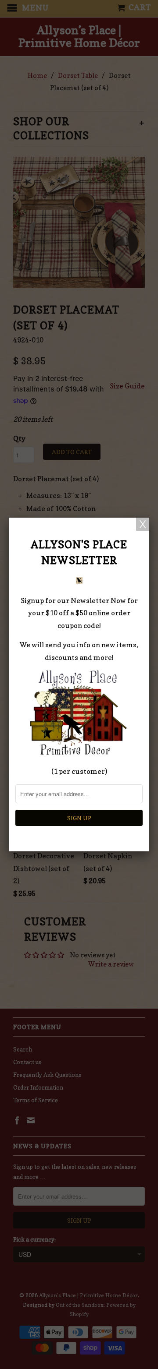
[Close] (142, 524)
